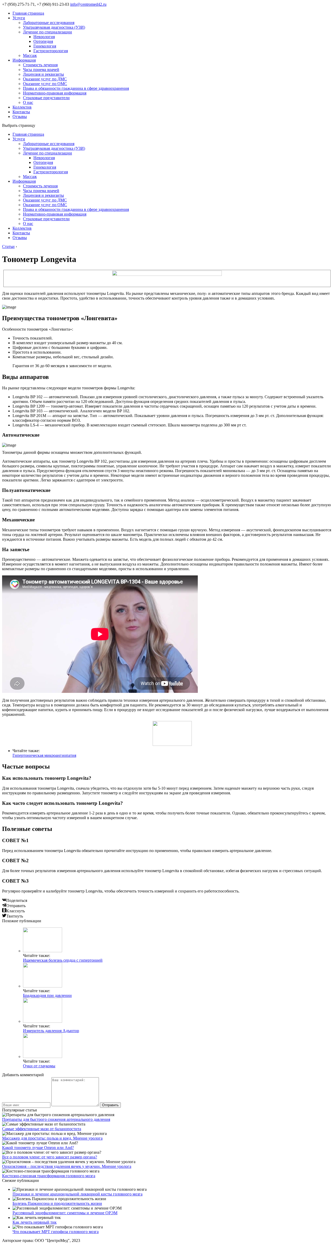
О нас (28, 102)
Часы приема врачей (41, 69)
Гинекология (44, 46)
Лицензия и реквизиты (43, 74)
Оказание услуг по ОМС (45, 83)
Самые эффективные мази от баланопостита (41, 1129)
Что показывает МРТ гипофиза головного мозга (56, 1231)
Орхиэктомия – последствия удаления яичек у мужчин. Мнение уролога (66, 1166)
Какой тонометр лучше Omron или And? (38, 1147)
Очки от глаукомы (39, 1066)
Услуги (19, 18)
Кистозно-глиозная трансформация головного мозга (48, 1176)
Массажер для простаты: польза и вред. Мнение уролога (52, 1138)
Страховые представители (46, 98)
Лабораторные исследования (48, 22)
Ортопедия (43, 41)
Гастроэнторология (50, 51)
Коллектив (22, 107)
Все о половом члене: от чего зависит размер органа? (49, 1157)
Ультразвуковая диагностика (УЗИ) (54, 27)
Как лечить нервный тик (35, 1222)
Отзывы (20, 116)
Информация (24, 60)
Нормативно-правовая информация (54, 93)
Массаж (30, 55)
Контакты (21, 112)
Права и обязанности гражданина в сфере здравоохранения (76, 88)
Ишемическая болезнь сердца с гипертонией (63, 960)
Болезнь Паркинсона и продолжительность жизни (57, 1203)
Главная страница (28, 13)
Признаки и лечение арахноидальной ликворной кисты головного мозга (77, 1194)
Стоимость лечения (40, 65)
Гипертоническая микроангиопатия (44, 755)
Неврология (44, 36)
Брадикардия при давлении (47, 995)
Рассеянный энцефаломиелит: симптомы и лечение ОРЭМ (65, 1213)
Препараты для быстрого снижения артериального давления (56, 1119)
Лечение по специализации (47, 32)
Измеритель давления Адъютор (51, 1030)
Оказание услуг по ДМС (45, 79)
